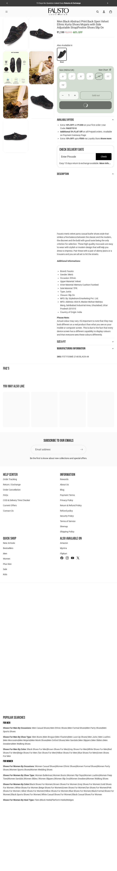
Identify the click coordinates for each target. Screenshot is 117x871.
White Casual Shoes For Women (56, 794)
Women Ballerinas (43, 775)
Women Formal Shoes (86, 766)
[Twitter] (78, 558)
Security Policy (67, 516)
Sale (5, 569)
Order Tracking (10, 479)
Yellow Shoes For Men (67, 753)
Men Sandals (72, 740)
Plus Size (7, 564)
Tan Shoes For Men (47, 753)
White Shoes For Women (26, 787)
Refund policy (66, 511)
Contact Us (8, 511)
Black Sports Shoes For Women (26, 794)
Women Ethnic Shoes (66, 766)
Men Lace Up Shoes (77, 737)
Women (6, 559)
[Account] (104, 11)
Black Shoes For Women (41, 784)
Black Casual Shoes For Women (87, 794)
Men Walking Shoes (21, 744)
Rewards (64, 479)
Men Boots (37, 737)
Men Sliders (97, 740)
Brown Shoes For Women (65, 784)
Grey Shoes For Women (89, 784)
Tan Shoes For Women (96, 787)
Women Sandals (16, 778)
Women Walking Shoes (97, 778)
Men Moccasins (11, 740)
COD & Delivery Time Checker (16, 500)
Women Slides (31, 778)
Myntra (63, 548)
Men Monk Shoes (39, 740)
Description (63, 174)
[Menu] (6, 11)
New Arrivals (9, 543)
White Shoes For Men (98, 749)
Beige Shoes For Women (50, 787)
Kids (5, 574)
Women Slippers (46, 778)
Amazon (64, 543)
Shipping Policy (67, 532)
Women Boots (60, 775)
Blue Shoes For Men (87, 753)
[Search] (97, 11)
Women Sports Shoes (20, 769)
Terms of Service (67, 521)
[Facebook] (62, 558)
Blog (62, 490)
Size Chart (104, 70)
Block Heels (45, 800)
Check (104, 156)
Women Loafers (91, 775)
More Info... (105, 163)
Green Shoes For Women (73, 787)
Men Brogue (49, 737)
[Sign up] (81, 449)
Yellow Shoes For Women (56, 791)
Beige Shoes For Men (28, 753)
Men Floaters (62, 737)
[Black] (62, 54)
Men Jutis (93, 737)
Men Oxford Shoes (56, 740)
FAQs (5, 495)
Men (5, 553)
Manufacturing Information (71, 348)
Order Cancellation (12, 490)
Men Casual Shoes (40, 728)
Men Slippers (85, 740)
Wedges (70, 800)
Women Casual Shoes (45, 766)
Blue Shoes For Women (80, 791)
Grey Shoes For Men (77, 749)
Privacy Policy (66, 500)
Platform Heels (59, 800)
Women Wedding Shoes (41, 769)
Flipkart (63, 553)
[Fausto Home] (58, 11)
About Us (64, 484)
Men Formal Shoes (76, 728)
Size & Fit (61, 341)
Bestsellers (8, 548)
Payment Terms (67, 495)
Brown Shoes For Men (57, 749)
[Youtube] (72, 558)
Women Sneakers (78, 778)
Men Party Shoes (94, 728)
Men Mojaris (24, 740)
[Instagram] (67, 558)
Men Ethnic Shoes (58, 728)
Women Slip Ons (62, 778)
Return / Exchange (12, 484)
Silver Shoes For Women (32, 791)
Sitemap (64, 526)
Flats (37, 800)
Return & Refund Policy (71, 505)
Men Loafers (104, 737)
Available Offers (65, 120)
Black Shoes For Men (37, 749)
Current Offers (10, 505)
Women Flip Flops (75, 775)
